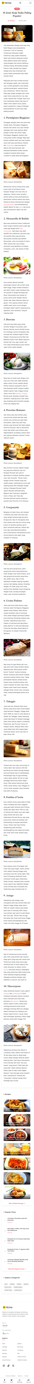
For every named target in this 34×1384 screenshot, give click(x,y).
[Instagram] (3, 1365)
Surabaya (20, 1350)
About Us (20, 1376)
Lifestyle (12, 1284)
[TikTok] (8, 1365)
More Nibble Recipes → (17, 1203)
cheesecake (17, 993)
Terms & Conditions (11, 1376)
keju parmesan (9, 204)
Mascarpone (14, 1001)
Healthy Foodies (18, 1287)
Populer (4, 1357)
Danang (12, 20)
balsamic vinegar (21, 393)
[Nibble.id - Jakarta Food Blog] (6, 3)
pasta (21, 207)
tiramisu (6, 993)
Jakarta (19, 1343)
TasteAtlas (10, 145)
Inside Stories (18, 1290)
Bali (18, 1353)
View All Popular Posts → (17, 1269)
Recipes (19, 1284)
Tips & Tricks (8, 1287)
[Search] (20, 3)
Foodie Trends (8, 1290)
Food (6, 1284)
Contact (26, 1376)
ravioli (6, 969)
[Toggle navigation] (30, 3)
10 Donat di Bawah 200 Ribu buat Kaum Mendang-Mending (17, 1260)
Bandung (20, 1347)
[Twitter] (13, 1365)
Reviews (26, 1284)
